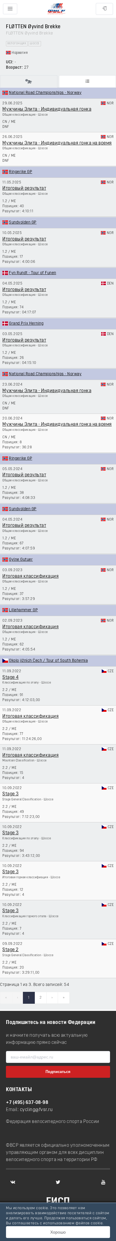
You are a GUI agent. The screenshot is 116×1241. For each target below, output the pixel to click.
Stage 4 (10, 677)
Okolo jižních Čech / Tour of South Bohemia (48, 661)
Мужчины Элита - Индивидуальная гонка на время (57, 143)
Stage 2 (10, 950)
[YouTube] (103, 1182)
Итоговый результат (24, 188)
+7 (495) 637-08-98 (27, 1102)
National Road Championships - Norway (45, 93)
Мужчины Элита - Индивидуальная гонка (46, 109)
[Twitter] (58, 1182)
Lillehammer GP (23, 610)
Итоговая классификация (30, 576)
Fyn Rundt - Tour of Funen (32, 273)
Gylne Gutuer (21, 559)
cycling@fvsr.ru (36, 1110)
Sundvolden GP (23, 222)
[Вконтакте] (12, 1182)
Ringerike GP (20, 172)
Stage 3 (10, 794)
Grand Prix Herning (26, 323)
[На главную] (56, 9)
